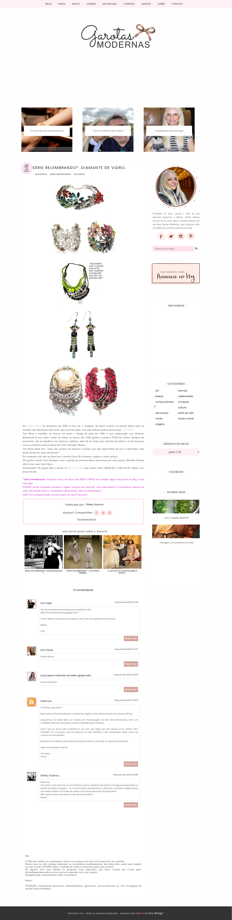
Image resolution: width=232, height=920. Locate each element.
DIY (157, 390)
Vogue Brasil (34, 426)
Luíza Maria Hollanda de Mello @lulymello (65, 675)
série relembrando (60, 174)
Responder (131, 638)
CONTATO (177, 3)
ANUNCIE (146, 3)
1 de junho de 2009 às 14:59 (126, 674)
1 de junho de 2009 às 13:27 (126, 649)
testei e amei (186, 418)
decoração (161, 413)
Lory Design (155, 913)
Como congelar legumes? (176, 517)
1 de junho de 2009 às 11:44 (126, 602)
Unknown (46, 701)
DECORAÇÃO (110, 3)
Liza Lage (46, 603)
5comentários (87, 519)
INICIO (48, 3)
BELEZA (76, 3)
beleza (159, 396)
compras (183, 402)
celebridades (185, 396)
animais (182, 390)
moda (159, 418)
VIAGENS (91, 3)
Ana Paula (46, 650)
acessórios (41, 174)
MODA (62, 3)
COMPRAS (129, 3)
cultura (182, 407)
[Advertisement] (116, 82)
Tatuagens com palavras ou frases (176, 542)
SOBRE (161, 3)
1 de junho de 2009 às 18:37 (126, 700)
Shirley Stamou (95, 504)
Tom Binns (79, 174)
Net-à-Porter (75, 468)
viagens (160, 424)
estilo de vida (186, 413)
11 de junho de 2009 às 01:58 (125, 775)
